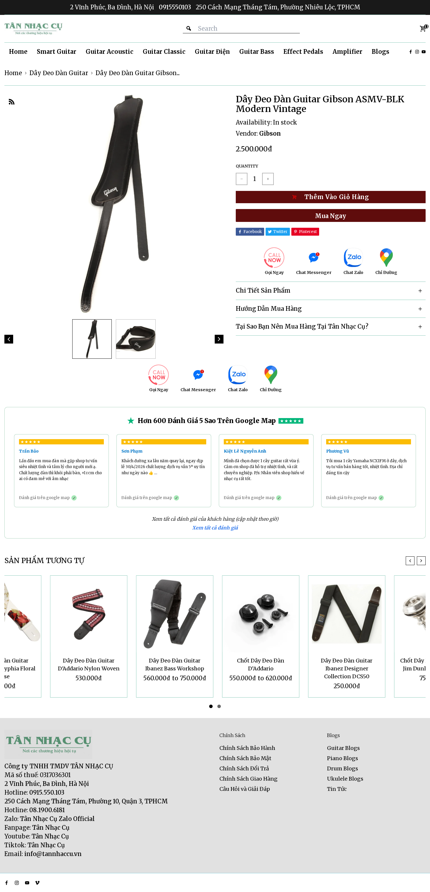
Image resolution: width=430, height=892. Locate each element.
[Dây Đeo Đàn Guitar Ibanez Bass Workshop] (129, 614)
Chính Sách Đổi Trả (244, 768)
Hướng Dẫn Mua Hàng (269, 308)
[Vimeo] (37, 883)
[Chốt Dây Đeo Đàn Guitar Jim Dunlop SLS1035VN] (387, 614)
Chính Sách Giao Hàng (248, 778)
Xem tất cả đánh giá (215, 528)
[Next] (219, 339)
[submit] (189, 28)
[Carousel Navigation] (416, 560)
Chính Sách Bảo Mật (245, 758)
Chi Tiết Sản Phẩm (263, 290)
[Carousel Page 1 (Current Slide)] (211, 706)
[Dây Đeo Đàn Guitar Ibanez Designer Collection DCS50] (301, 614)
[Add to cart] (331, 197)
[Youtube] (424, 52)
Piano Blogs (342, 758)
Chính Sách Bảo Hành (247, 748)
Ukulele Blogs (345, 778)
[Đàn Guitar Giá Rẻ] (33, 28)
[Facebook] (411, 52)
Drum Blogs (342, 768)
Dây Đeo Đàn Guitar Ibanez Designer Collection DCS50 (301, 668)
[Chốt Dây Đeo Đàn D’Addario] (215, 614)
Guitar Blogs (343, 748)
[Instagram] (417, 52)
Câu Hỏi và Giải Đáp (244, 789)
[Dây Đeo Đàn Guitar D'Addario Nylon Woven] (43, 614)
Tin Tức (337, 789)
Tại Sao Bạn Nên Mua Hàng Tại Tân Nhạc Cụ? (302, 326)
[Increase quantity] (268, 179)
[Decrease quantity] (241, 179)
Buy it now (331, 215)
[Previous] (8, 339)
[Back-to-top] (417, 880)
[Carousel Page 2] (219, 706)
